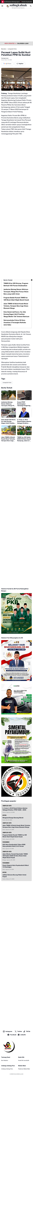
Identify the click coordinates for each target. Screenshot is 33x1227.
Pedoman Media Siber (24, 1069)
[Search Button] (30, 6)
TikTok (28, 1031)
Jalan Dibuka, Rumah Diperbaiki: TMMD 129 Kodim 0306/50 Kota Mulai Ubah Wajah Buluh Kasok (15, 855)
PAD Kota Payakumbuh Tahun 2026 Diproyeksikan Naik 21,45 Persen (14, 845)
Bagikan (21, 63)
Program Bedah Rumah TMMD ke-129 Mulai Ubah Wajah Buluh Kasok (16, 299)
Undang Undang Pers (7, 1069)
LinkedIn (23, 1035)
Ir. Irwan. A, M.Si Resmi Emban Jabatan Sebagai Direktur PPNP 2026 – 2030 (24, 421)
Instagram (9, 1031)
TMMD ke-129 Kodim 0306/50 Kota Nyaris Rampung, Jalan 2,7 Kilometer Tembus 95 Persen (24, 439)
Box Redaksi (4, 1060)
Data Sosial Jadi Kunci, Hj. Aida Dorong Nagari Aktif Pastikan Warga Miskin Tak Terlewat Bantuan (16, 314)
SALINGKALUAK (18, 1074)
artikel (5, 815)
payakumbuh (6, 842)
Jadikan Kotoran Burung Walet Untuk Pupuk (14, 875)
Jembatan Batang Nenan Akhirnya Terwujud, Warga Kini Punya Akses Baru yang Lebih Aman (16, 291)
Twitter (19, 1031)
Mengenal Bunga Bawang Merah (13, 818)
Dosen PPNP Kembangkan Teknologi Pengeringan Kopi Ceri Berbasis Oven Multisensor (24, 404)
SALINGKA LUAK (22, 43)
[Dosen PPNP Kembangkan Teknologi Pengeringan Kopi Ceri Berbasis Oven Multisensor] (24, 395)
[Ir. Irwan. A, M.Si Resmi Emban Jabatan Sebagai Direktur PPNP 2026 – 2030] (24, 413)
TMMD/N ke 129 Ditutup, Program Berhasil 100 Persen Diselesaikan (16, 284)
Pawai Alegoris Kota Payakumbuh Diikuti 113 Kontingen (16, 866)
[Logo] (16, 1046)
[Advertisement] (16, 16)
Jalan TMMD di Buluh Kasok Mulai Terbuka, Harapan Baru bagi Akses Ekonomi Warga (16, 306)
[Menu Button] (2, 6)
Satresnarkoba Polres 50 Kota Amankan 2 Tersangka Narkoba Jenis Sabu (15, 322)
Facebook (13, 1035)
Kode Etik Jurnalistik (23, 1060)
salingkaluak (18, 5)
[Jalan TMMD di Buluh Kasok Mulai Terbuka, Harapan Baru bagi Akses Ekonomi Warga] (8, 430)
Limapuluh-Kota (7, 382)
